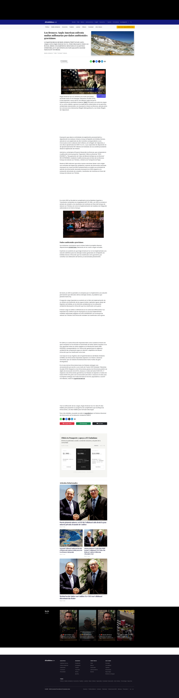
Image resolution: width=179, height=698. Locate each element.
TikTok (76, 671)
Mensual (96, 445)
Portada (60, 53)
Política (47, 27)
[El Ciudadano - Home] (51, 22)
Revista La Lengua (110, 674)
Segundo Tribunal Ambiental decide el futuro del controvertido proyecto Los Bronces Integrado (71, 550)
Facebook (77, 663)
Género (84, 27)
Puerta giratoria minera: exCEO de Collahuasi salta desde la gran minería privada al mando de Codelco (83, 523)
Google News (67, 423)
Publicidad (62, 667)
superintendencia (79, 378)
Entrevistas (116, 22)
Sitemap (120, 689)
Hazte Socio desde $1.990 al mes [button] (126, 27)
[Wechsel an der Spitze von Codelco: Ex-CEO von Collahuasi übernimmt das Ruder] (83, 576)
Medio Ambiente (55, 27)
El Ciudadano (64, 61)
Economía (64, 27)
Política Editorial (64, 665)
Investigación (123, 22)
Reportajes (108, 671)
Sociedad (90, 27)
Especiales (99, 681)
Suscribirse (83, 466)
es (130, 689)
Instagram (77, 665)
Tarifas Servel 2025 (112, 689)
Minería (65, 53)
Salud (90, 681)
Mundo (74, 22)
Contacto (62, 669)
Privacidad (62, 671)
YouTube (100, 423)
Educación (110, 681)
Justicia (78, 27)
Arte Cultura (99, 27)
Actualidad (108, 665)
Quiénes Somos (64, 663)
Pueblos (72, 27)
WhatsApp (84, 423)
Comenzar (68, 466)
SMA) (85, 102)
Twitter (77, 667)
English (96, 22)
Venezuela (93, 667)
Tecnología (124, 681)
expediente (88, 413)
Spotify (77, 674)
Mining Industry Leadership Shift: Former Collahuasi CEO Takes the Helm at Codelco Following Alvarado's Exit (94, 551)
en (133, 689)
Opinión (109, 22)
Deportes (129, 681)
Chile (78, 22)
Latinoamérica (89, 22)
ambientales (72, 247)
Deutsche (102, 22)
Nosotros (85, 689)
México (82, 22)
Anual (102, 445)
